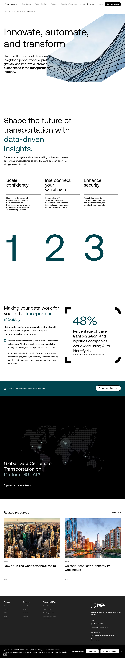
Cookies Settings (78, 651)
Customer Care (95, 632)
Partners (54, 4)
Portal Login (97, 640)
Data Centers (26, 4)
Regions (7, 602)
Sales (92, 620)
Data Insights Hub (48, 613)
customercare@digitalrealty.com (103, 636)
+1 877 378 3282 (98, 624)
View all (115, 512)
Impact (25, 609)
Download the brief (108, 388)
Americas (7, 606)
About (82, 4)
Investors (25, 613)
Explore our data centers (17, 485)
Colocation (46, 606)
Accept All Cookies (109, 651)
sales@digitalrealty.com (100, 627)
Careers (25, 616)
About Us (25, 606)
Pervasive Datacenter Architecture (49, 617)
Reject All (92, 651)
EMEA (6, 609)
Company (26, 602)
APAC (5, 613)
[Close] (122, 651)
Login (101, 4)
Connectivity (47, 609)
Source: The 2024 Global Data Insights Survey (89, 354)
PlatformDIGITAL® (41, 4)
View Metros (6, 617)
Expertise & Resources (69, 4)
